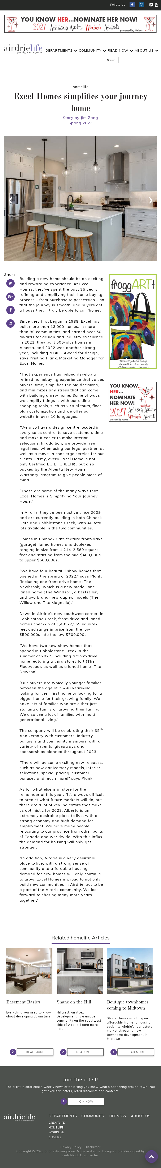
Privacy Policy (71, 1147)
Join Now (85, 1101)
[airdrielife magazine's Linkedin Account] (151, 4)
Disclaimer (93, 1147)
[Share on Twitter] (10, 283)
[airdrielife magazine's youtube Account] (156, 4)
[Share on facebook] (10, 310)
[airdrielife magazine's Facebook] (132, 4)
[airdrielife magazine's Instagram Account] (141, 4)
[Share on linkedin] (10, 323)
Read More (35, 1052)
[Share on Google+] (10, 297)
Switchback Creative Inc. (80, 1155)
